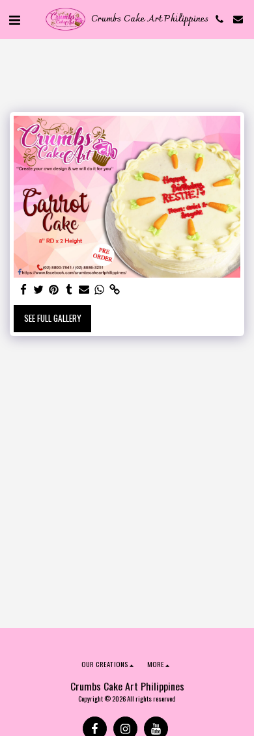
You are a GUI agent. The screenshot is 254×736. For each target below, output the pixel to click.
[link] (114, 289)
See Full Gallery (52, 317)
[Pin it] (53, 289)
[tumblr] (68, 289)
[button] (14, 19)
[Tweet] (38, 289)
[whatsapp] (99, 289)
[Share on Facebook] (23, 289)
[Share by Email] (84, 289)
